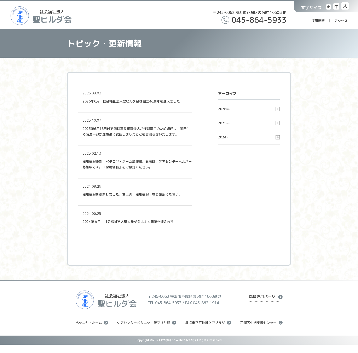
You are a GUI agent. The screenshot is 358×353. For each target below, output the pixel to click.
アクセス (341, 20)
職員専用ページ (262, 296)
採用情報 (318, 20)
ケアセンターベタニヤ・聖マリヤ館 (143, 323)
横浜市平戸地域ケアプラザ (205, 323)
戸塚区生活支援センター (258, 323)
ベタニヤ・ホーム (88, 323)
